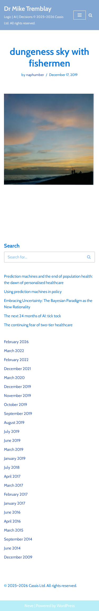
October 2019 (15, 404)
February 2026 (16, 341)
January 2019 (15, 458)
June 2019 (12, 440)
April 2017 (12, 476)
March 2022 (14, 350)
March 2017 (13, 485)
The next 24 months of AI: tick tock (32, 316)
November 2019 (17, 395)
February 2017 (16, 494)
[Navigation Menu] (79, 15)
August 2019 (14, 422)
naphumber (35, 75)
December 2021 (17, 368)
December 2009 (18, 557)
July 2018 (12, 467)
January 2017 (14, 503)
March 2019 (13, 449)
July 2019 (12, 431)
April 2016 (12, 521)
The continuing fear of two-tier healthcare (38, 325)
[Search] (90, 15)
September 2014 (18, 539)
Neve (29, 605)
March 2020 (14, 377)
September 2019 (18, 413)
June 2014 (12, 548)
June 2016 (12, 512)
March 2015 (13, 530)
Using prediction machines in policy (33, 291)
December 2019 (17, 386)
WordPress (66, 605)
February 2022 (16, 359)
